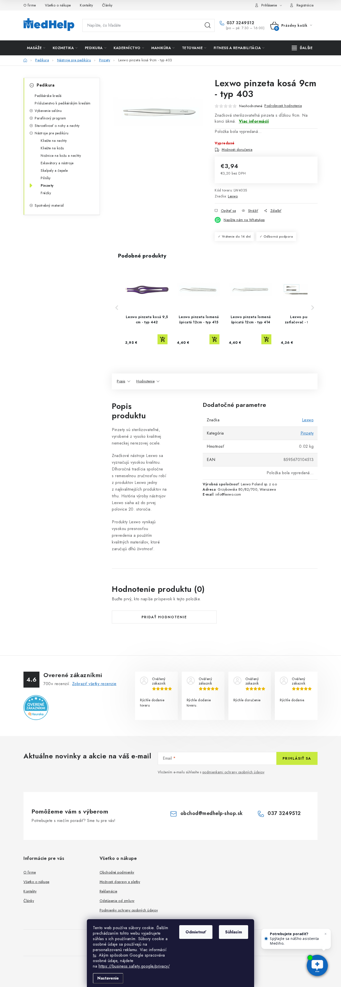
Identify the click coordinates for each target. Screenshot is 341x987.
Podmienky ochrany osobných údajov (129, 910)
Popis (121, 381)
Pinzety (47, 185)
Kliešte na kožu (52, 148)
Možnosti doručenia (237, 149)
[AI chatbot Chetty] (317, 966)
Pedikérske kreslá (48, 95)
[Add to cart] (163, 339)
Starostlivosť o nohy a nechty (57, 125)
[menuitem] (36, 47)
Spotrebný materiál (49, 205)
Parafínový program (50, 118)
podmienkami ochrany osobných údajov (233, 772)
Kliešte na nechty (54, 140)
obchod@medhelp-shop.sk (211, 813)
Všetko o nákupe (58, 5)
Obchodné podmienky (117, 872)
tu (94, 955)
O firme (29, 5)
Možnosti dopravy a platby (120, 881)
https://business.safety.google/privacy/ (134, 966)
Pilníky (46, 178)
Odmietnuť (195, 932)
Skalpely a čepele (54, 170)
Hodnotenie (145, 381)
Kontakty (86, 5)
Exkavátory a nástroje (57, 163)
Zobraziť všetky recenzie (94, 684)
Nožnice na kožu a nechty (61, 155)
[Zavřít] (325, 934)
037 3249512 (239, 22)
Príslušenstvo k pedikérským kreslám (63, 103)
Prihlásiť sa (297, 758)
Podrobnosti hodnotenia (283, 105)
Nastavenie (108, 978)
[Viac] (302, 47)
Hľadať (208, 25)
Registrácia (305, 5)
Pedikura (45, 85)
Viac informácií (254, 121)
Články (107, 5)
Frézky (46, 192)
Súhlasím (233, 932)
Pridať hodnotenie (164, 617)
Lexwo (233, 196)
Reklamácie (108, 891)
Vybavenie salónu (48, 110)
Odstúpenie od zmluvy (117, 900)
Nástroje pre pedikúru (52, 133)
